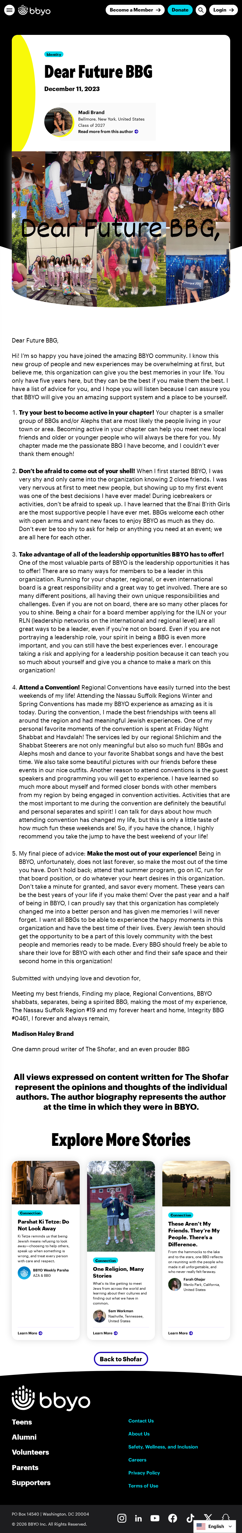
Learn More (27, 1333)
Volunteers (30, 1452)
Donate (180, 9)
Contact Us (141, 1421)
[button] (9, 10)
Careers (137, 1460)
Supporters (31, 1482)
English (216, 1526)
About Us (139, 1434)
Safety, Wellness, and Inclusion (163, 1447)
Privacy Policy (144, 1473)
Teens (22, 1421)
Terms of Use (143, 1486)
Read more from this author (105, 131)
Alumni (24, 1437)
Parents (25, 1467)
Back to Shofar (121, 1358)
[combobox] (214, 1526)
